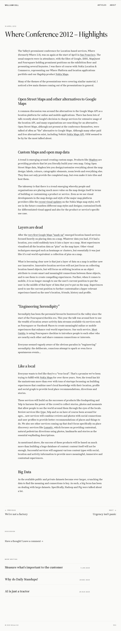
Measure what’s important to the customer (34, 567)
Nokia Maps (62, 74)
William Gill (12, 5)
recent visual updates (50, 201)
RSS (114, 625)
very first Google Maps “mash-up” (46, 235)
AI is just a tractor (17, 591)
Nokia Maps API (75, 134)
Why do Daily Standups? (21, 579)
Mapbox (93, 159)
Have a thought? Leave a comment (24, 541)
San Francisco (87, 54)
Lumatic (48, 427)
